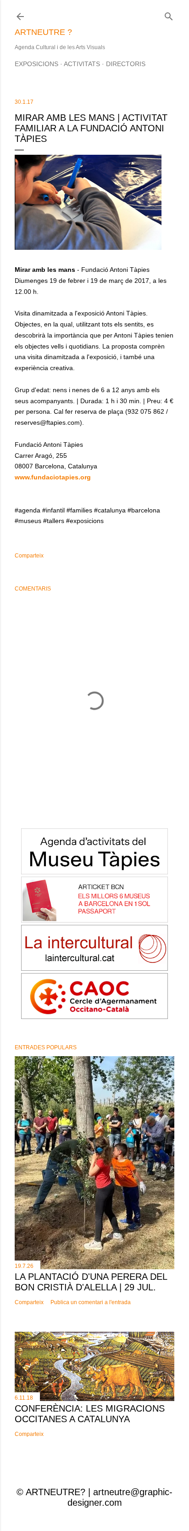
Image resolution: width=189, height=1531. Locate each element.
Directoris (125, 64)
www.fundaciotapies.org (53, 477)
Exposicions (36, 64)
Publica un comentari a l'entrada (90, 1302)
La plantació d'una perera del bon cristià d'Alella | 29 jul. (91, 1282)
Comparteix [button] (29, 555)
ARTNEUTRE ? (43, 32)
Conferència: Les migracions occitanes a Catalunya (90, 1413)
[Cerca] (168, 14)
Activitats (82, 64)
